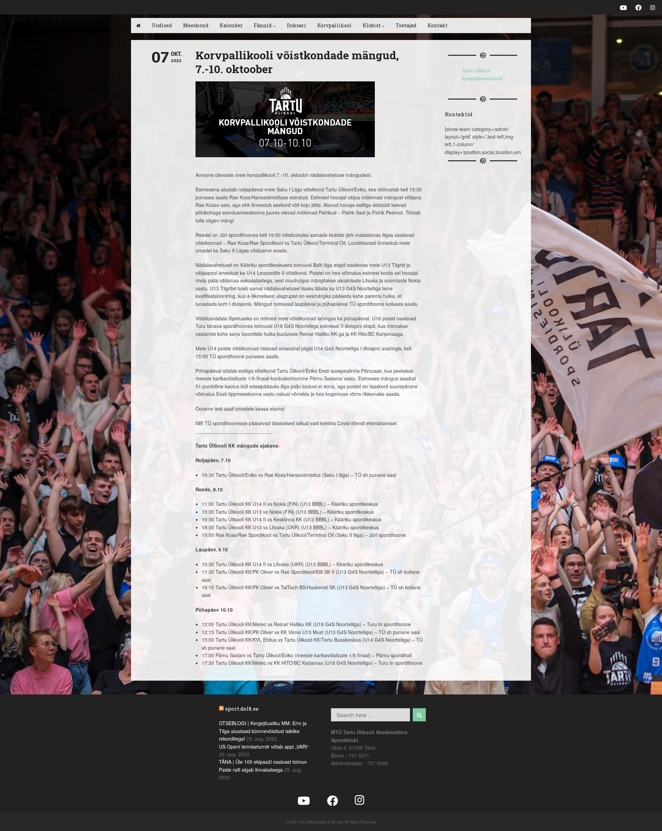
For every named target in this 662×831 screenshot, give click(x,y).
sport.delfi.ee (242, 708)
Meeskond (196, 25)
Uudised (162, 25)
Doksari (296, 25)
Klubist (372, 25)
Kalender (231, 25)
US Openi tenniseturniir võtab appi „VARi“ (264, 746)
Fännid (263, 25)
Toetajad (406, 25)
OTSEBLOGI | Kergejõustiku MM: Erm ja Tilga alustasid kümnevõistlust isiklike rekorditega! (263, 731)
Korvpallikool (334, 25)
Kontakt (438, 25)
